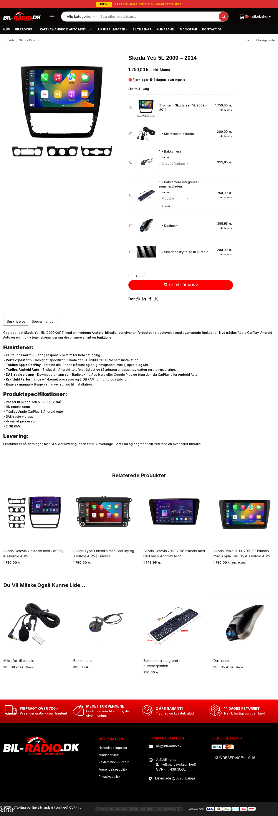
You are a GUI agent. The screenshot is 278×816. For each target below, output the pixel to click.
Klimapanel (165, 29)
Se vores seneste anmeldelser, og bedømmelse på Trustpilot (139, 809)
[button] (104, 4)
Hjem (6, 29)
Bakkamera (172, 151)
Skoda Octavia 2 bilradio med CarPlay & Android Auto (33, 553)
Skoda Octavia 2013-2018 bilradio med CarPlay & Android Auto (174, 553)
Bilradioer (24, 29)
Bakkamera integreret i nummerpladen (161, 663)
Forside (9, 40)
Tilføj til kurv (183, 285)
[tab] (15, 321)
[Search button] (223, 16)
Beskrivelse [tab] (16, 321)
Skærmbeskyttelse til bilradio (186, 252)
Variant (166, 157)
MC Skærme (188, 29)
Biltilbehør (142, 29)
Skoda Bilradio (29, 40)
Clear (166, 206)
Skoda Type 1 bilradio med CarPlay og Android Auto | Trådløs (103, 553)
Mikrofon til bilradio (179, 134)
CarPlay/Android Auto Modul (64, 29)
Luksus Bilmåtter (110, 29)
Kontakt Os (212, 29)
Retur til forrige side (260, 40)
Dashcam (171, 226)
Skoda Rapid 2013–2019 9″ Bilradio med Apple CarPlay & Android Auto (241, 553)
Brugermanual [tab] (43, 321)
